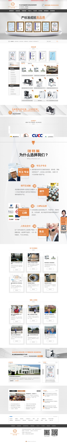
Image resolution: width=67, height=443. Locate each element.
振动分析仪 (12, 85)
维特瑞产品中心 (14, 65)
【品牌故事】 (11, 380)
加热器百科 (45, 390)
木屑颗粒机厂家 (43, 418)
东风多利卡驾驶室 (50, 418)
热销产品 (23, 63)
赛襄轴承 (16, 418)
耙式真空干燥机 (30, 420)
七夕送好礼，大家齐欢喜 (14, 408)
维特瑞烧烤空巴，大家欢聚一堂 (31, 393)
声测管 (34, 418)
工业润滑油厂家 (28, 418)
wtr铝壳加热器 (21, 41)
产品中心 (30, 10)
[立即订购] (10, 114)
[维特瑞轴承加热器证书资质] (33, 26)
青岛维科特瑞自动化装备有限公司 (14, 376)
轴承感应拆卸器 (25, 425)
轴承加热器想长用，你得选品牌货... (16, 405)
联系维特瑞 (52, 10)
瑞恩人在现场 (33, 300)
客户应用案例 (33, 248)
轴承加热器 (13, 70)
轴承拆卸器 (13, 72)
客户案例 (40, 10)
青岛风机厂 (11, 418)
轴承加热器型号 (13, 83)
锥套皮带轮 (21, 418)
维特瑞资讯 (46, 10)
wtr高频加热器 (26, 41)
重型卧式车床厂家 (17, 420)
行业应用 (35, 10)
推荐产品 (30, 63)
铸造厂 (38, 418)
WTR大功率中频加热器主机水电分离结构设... (51, 393)
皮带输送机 (11, 420)
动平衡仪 (12, 91)
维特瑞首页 (11, 10)
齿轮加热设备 (13, 74)
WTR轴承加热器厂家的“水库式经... (31, 405)
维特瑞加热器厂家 (35, 41)
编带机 (46, 420)
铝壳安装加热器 (13, 76)
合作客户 (33, 120)
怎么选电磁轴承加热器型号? (49, 399)
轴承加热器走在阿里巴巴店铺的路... (31, 407)
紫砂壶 (42, 420)
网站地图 (48, 425)
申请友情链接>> (55, 416)
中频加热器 (24, 10)
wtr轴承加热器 (16, 41)
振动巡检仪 (13, 89)
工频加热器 (17, 10)
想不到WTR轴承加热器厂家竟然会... (16, 407)
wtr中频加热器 (31, 41)
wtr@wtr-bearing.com (28, 432)
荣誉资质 (44, 362)
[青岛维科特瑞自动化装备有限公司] (12, 8)
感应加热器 (12, 68)
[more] (33, 49)
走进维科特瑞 (10, 362)
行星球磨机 (36, 420)
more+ (57, 63)
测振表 (12, 87)
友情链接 (10, 416)
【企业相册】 (17, 380)
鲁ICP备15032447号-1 (38, 429)
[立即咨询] (40, 356)
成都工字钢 (51, 420)
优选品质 (33, 47)
